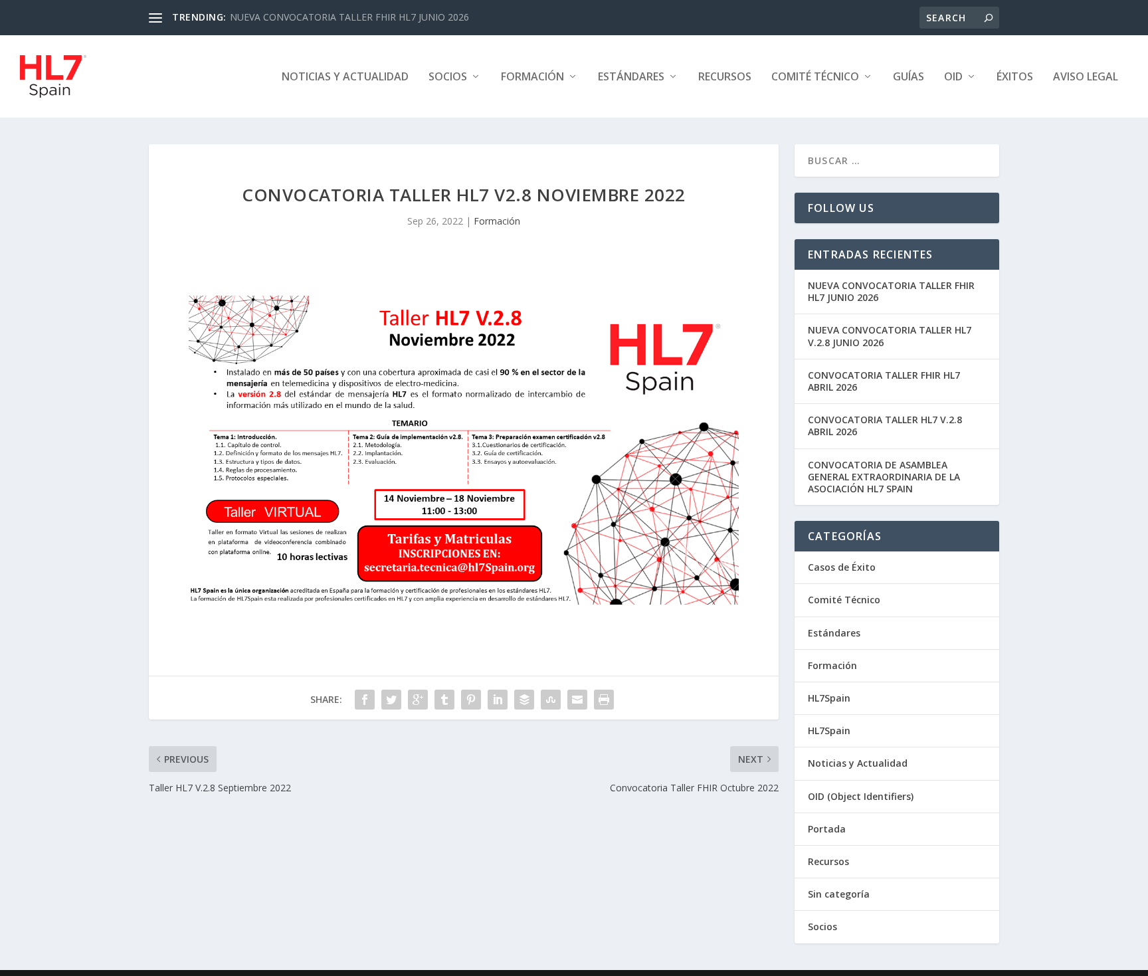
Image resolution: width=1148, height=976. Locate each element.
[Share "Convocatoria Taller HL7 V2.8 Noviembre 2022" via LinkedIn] (497, 699)
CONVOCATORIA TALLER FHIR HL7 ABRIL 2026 (884, 381)
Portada (827, 829)
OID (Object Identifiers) (860, 796)
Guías (908, 77)
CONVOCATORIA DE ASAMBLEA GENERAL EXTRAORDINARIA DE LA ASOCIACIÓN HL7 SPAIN (884, 476)
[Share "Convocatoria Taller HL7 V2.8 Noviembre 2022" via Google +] (418, 699)
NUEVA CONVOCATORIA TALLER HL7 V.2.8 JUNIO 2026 (889, 336)
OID (953, 77)
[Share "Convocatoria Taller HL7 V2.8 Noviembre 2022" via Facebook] (364, 699)
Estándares (631, 77)
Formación (532, 77)
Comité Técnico (844, 599)
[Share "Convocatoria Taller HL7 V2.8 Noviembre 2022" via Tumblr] (444, 699)
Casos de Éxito (842, 567)
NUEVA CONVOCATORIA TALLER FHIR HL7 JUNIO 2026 (349, 17)
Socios (448, 77)
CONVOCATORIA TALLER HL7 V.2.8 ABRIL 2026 (885, 425)
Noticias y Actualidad (345, 77)
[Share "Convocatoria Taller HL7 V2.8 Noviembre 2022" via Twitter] (391, 699)
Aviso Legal (1085, 77)
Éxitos (1015, 77)
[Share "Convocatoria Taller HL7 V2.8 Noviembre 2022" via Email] (577, 699)
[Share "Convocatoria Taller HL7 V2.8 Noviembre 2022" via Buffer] (524, 699)
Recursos (724, 77)
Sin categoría (839, 894)
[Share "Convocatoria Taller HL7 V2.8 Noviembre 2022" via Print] (604, 699)
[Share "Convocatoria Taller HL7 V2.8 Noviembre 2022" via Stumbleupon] (550, 699)
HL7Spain (829, 698)
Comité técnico (815, 77)
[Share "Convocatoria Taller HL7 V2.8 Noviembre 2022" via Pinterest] (471, 699)
